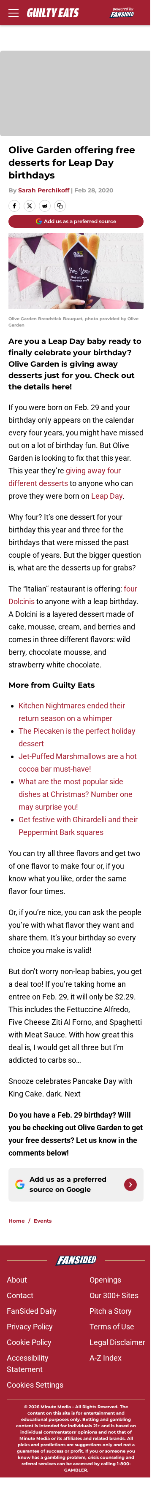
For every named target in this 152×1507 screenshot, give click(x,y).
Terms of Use (112, 1326)
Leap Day (106, 496)
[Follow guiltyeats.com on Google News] (130, 1184)
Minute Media (56, 1407)
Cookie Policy (29, 1342)
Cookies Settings (35, 1384)
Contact (20, 1295)
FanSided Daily (32, 1311)
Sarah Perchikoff (43, 190)
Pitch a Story (111, 1311)
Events (43, 1221)
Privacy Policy (30, 1326)
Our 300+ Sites (114, 1295)
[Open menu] (13, 13)
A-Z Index (106, 1357)
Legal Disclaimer (117, 1342)
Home (16, 1221)
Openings (105, 1279)
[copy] (60, 206)
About (17, 1279)
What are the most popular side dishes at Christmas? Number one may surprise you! (76, 794)
